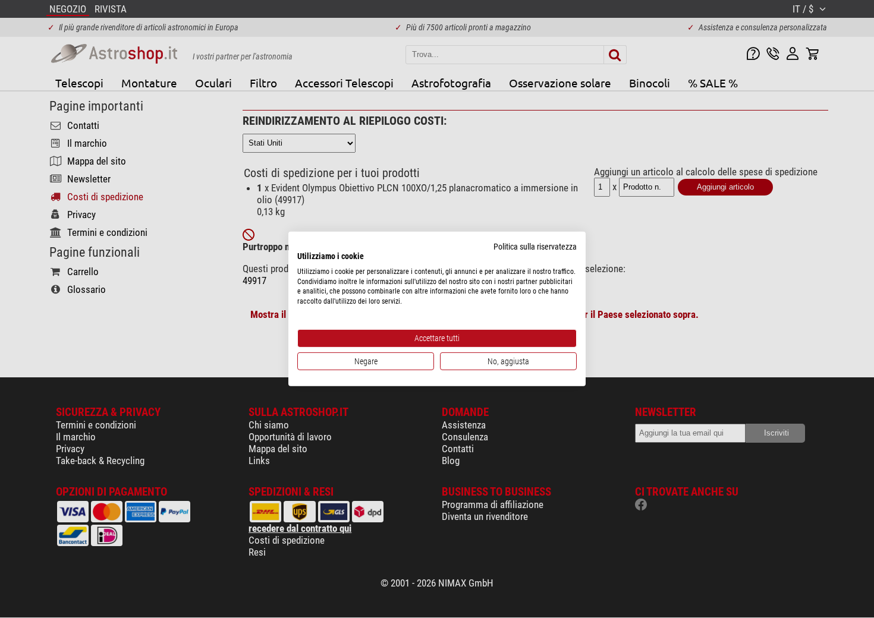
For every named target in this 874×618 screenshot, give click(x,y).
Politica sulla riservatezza (535, 246)
